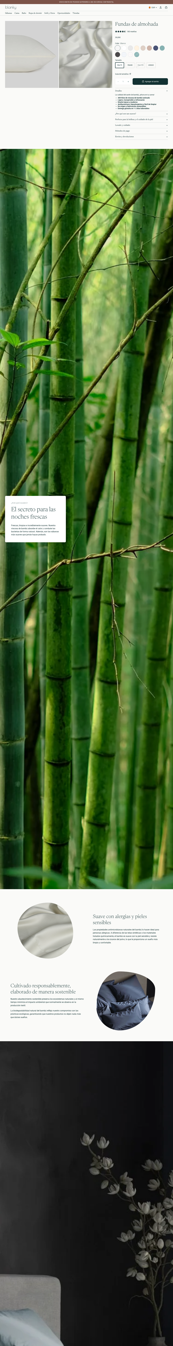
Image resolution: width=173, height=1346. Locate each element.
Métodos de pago (122, 131)
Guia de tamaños (122, 74)
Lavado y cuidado (122, 125)
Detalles (118, 91)
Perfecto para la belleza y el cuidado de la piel (134, 120)
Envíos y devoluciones (124, 137)
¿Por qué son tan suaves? (125, 114)
